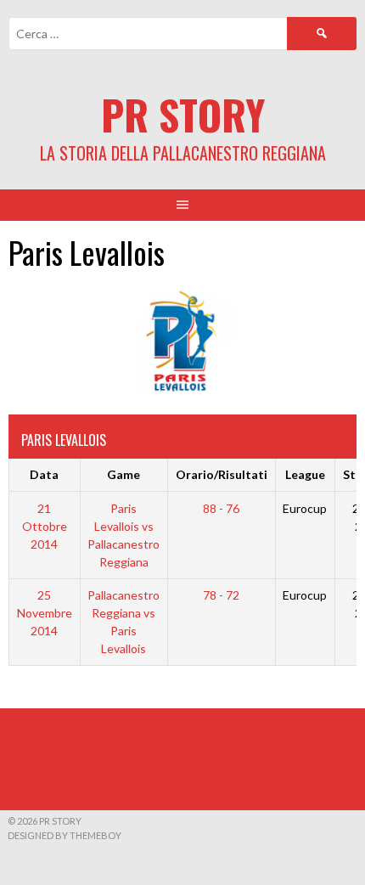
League (305, 474)
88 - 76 (221, 508)
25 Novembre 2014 (44, 613)
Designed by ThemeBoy (64, 835)
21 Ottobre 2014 (44, 526)
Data (44, 474)
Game (123, 474)
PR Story (183, 114)
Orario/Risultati (221, 474)
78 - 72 (221, 595)
